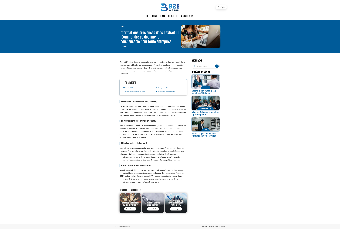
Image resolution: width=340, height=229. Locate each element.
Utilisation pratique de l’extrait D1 (162, 88)
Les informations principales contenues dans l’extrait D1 (135, 91)
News (205, 87)
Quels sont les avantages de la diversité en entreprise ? (130, 204)
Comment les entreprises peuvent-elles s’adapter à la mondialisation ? (176, 203)
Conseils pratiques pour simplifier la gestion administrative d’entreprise (204, 134)
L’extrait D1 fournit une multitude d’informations (139, 106)
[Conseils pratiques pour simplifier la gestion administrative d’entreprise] (206, 124)
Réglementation (205, 108)
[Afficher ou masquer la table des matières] (160, 83)
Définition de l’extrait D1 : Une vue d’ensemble (131, 88)
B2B (122, 26)
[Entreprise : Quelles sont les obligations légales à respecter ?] (206, 103)
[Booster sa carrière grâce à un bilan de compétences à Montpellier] (206, 82)
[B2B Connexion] (170, 7)
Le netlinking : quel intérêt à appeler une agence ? (153, 204)
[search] (218, 7)
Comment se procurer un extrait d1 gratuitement (166, 91)
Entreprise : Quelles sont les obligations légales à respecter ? (205, 113)
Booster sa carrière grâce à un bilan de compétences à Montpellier (205, 92)
